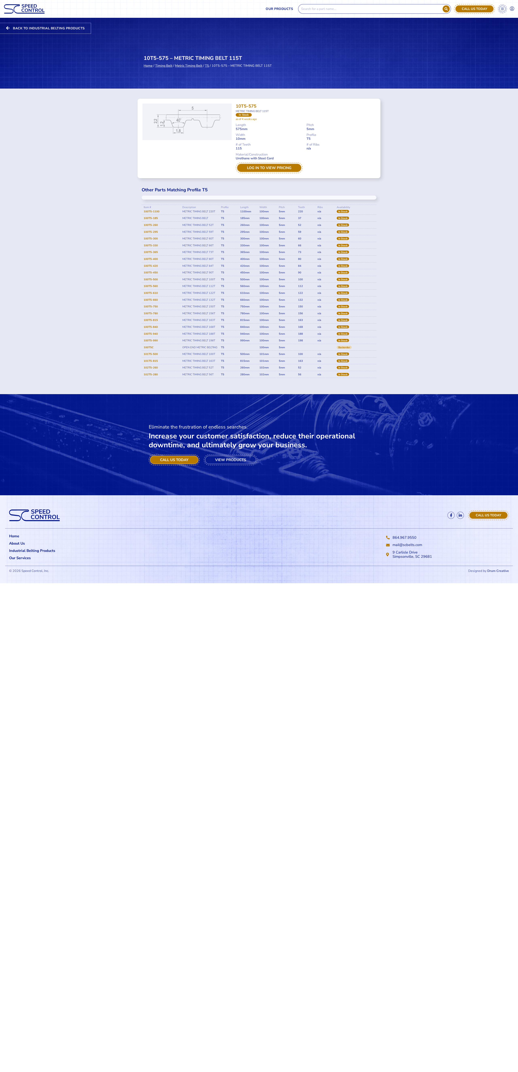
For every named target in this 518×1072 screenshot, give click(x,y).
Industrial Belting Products (32, 550)
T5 (207, 65)
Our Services (20, 558)
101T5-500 (151, 354)
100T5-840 (151, 327)
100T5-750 (151, 306)
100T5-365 (151, 252)
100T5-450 (151, 272)
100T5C (149, 347)
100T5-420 (151, 266)
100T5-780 (151, 313)
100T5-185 (151, 218)
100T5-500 (151, 279)
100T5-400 (151, 259)
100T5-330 (151, 245)
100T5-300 (151, 238)
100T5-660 (151, 300)
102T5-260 (151, 367)
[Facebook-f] (451, 515)
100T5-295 (151, 232)
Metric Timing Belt (188, 65)
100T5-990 (151, 340)
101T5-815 (151, 361)
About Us (17, 543)
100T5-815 (151, 320)
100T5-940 (151, 334)
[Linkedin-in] (460, 515)
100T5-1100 (151, 211)
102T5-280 (151, 374)
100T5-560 (151, 286)
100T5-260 (151, 225)
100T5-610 (151, 293)
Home (148, 65)
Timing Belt (163, 65)
